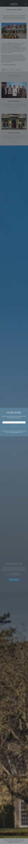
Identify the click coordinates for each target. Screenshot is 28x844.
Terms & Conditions (14, 432)
